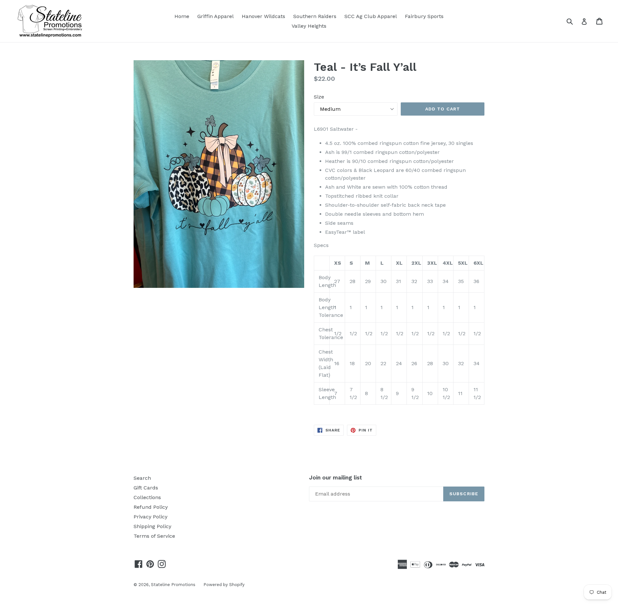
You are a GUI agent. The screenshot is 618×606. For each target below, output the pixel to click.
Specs (321, 245)
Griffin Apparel (215, 16)
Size (319, 97)
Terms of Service (154, 536)
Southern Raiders (314, 16)
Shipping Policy (152, 526)
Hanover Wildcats (263, 16)
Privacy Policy (150, 517)
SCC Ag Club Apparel (370, 16)
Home (181, 16)
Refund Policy (151, 507)
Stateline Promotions (173, 584)
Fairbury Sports (424, 16)
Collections (147, 497)
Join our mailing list (335, 477)
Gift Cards (146, 488)
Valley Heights (309, 26)
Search (142, 478)
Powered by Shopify (224, 584)
